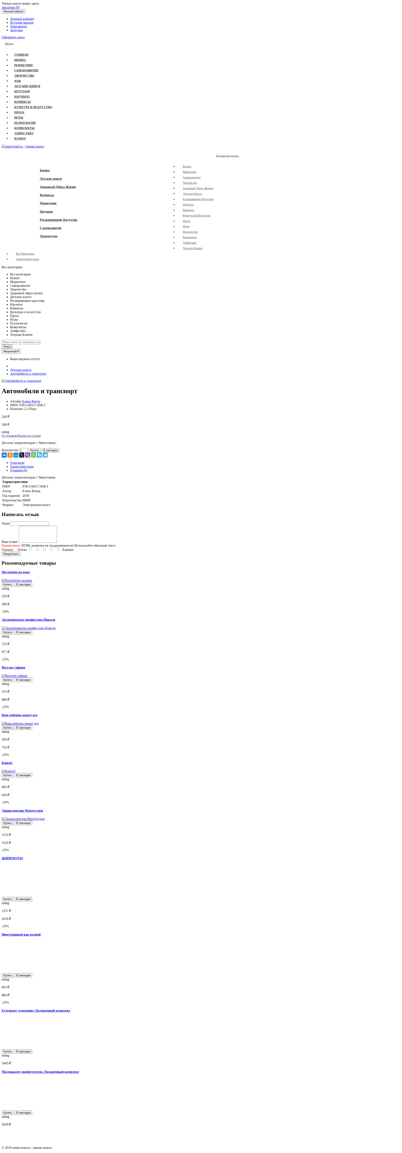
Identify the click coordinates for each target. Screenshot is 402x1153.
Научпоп (46, 211)
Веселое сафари (13, 667)
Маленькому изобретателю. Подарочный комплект (40, 1072)
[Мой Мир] (15, 455)
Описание (17, 462)
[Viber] (27, 455)
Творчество (48, 236)
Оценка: (7, 549)
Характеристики (22, 466)
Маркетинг (48, 203)
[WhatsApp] (33, 455)
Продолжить (11, 553)
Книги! (7, 763)
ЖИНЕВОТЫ (12, 858)
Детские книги (51, 178)
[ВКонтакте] (4, 455)
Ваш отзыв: (10, 541)
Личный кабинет (22, 19)
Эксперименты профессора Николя (28, 619)
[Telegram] (45, 455)
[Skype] (39, 455)
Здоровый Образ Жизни (58, 187)
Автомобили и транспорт (28, 373)
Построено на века (16, 572)
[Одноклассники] (10, 455)
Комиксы (47, 195)
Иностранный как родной (21, 934)
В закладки (50, 450)
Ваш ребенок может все (19, 715)
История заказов (22, 22)
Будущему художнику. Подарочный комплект (36, 1010)
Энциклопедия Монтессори (22, 810)
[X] (21, 455)
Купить (34, 450)
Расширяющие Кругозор (58, 220)
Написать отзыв (29, 435)
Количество (10, 450)
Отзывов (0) (18, 470)
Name (6, 523)
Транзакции (18, 26)
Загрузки (16, 30)
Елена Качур (31, 401)
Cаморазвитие (51, 228)
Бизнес (45, 170)
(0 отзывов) (10, 435)
